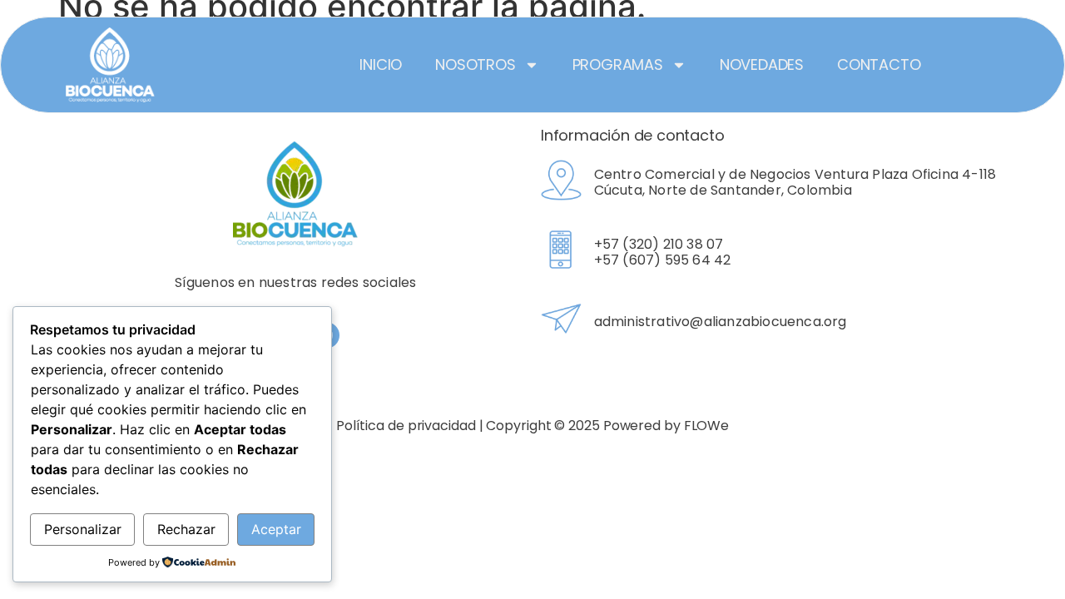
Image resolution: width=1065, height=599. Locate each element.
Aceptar (276, 529)
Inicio (380, 64)
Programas (617, 64)
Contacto (878, 64)
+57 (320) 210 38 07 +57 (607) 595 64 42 (662, 252)
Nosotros (475, 64)
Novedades (762, 64)
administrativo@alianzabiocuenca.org (720, 321)
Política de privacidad (406, 425)
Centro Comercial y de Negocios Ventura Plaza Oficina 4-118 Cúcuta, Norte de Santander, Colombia (795, 182)
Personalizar (82, 529)
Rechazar (186, 529)
